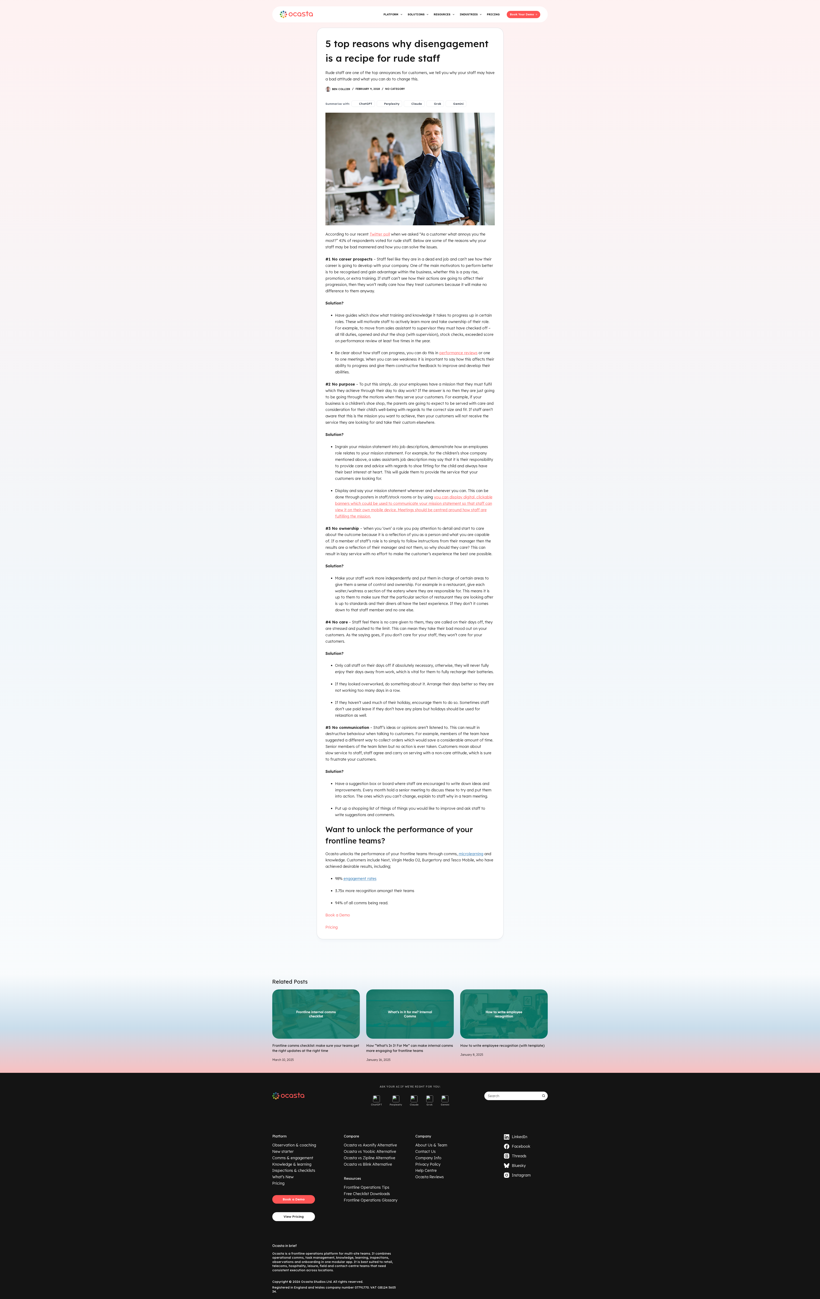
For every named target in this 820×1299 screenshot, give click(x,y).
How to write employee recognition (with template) (502, 1045)
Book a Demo (337, 915)
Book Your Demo (522, 14)
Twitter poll (380, 234)
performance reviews (458, 352)
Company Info (428, 1157)
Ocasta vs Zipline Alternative (369, 1157)
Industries (469, 14)
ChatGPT (365, 103)
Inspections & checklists (293, 1170)
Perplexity (391, 103)
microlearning (471, 853)
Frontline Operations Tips (366, 1187)
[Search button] (543, 1096)
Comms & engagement (292, 1157)
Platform (391, 14)
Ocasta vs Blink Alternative (368, 1164)
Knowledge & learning (291, 1164)
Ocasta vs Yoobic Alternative (370, 1151)
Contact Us (425, 1151)
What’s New (283, 1177)
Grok (437, 103)
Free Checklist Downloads (367, 1193)
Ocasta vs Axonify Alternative (370, 1145)
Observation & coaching (294, 1145)
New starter (283, 1151)
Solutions (416, 14)
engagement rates (360, 878)
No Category (395, 88)
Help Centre (426, 1170)
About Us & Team (431, 1145)
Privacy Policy (428, 1164)
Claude (416, 103)
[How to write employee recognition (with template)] (504, 1014)
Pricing (493, 14)
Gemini (458, 103)
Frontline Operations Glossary (370, 1200)
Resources (442, 14)
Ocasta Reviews (429, 1177)
